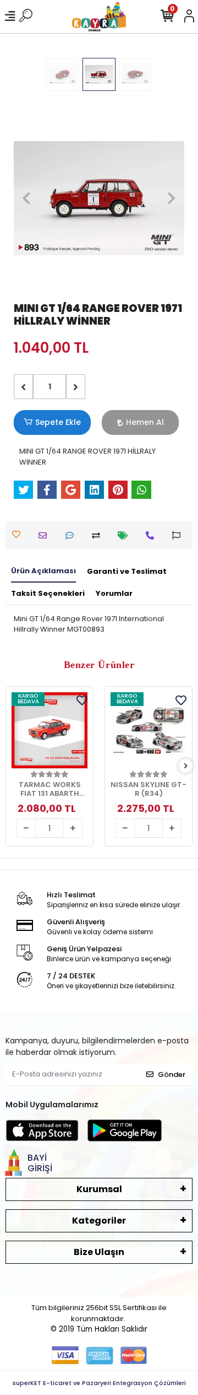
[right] (186, 766)
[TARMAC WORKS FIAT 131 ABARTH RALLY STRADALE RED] (49, 730)
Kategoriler (99, 1220)
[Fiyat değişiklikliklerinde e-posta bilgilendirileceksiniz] (125, 535)
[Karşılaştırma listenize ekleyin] (98, 535)
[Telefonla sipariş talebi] (152, 535)
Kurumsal (99, 1189)
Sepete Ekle (58, 422)
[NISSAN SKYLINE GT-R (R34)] (148, 730)
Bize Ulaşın (99, 1252)
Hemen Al (145, 422)
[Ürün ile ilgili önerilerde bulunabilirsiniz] (179, 535)
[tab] (43, 571)
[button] (27, 198)
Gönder (171, 1074)
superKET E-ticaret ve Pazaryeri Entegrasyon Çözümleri (99, 1382)
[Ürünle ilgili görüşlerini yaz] (72, 535)
